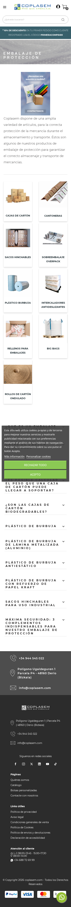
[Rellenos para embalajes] (18, 330)
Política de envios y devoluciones (30, 832)
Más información (14, 456)
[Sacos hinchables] (18, 238)
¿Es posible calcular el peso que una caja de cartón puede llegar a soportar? (36, 485)
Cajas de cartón (18, 215)
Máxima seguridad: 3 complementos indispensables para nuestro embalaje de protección (36, 626)
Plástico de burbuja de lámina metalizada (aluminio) (36, 545)
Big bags (53, 348)
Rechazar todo (35, 465)
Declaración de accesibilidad (28, 837)
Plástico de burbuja (36, 526)
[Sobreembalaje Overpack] (53, 238)
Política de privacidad (24, 811)
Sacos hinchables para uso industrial (36, 603)
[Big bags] (53, 330)
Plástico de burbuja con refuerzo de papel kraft (36, 584)
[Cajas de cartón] (18, 197)
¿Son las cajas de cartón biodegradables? (36, 508)
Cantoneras (53, 215)
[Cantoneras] (53, 197)
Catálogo (16, 785)
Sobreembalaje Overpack (53, 259)
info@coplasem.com (35, 688)
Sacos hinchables (18, 257)
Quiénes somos (20, 780)
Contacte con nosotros (24, 795)
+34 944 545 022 (31, 658)
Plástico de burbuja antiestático (36, 564)
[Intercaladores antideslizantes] (53, 284)
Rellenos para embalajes (17, 350)
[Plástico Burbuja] (18, 284)
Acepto (35, 474)
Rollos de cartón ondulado (18, 396)
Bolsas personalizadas (24, 790)
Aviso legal (17, 817)
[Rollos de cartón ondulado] (18, 375)
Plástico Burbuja (18, 302)
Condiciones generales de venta (30, 822)
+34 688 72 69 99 (24, 860)
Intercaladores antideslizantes (53, 305)
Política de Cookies (22, 827)
